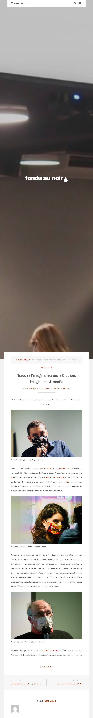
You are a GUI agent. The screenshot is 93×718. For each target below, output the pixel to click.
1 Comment (56, 389)
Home (20, 360)
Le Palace (48, 468)
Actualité (27, 360)
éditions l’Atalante (63, 468)
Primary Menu (19, 3)
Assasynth (59, 477)
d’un (53, 477)
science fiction (47, 667)
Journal (49, 477)
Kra (67, 482)
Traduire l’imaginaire (49, 650)
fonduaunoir (44, 389)
